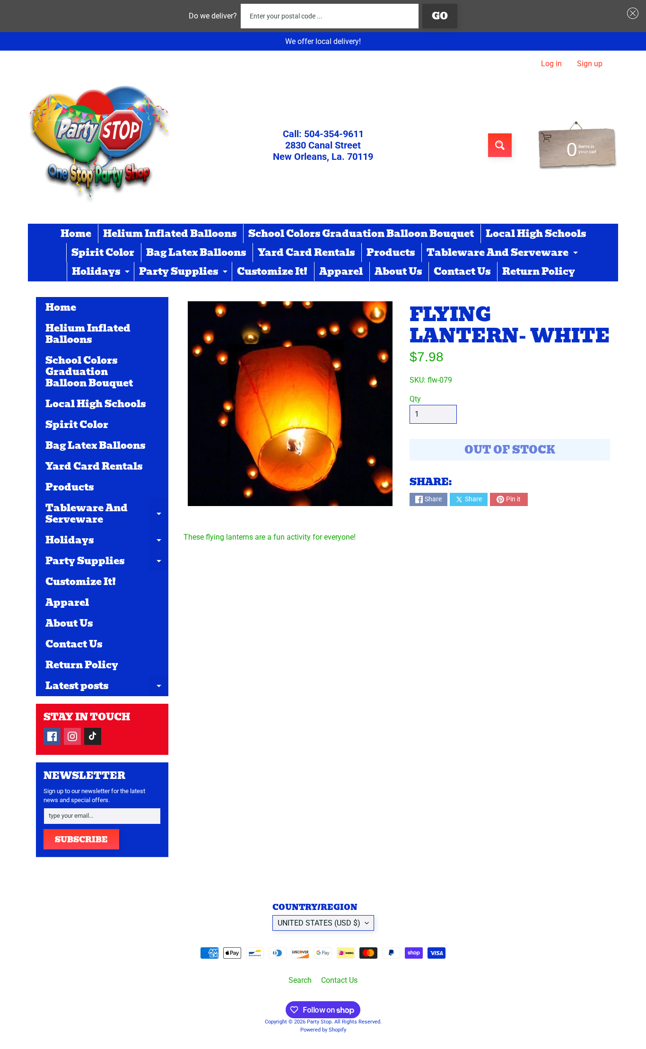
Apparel (341, 271)
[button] (630, 13)
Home (76, 233)
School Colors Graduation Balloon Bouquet (361, 233)
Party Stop (319, 1022)
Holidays (102, 272)
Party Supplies (184, 272)
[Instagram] (72, 736)
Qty (415, 398)
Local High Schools (536, 233)
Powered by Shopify (323, 1030)
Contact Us (462, 271)
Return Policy (538, 271)
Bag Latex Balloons (196, 252)
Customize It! (272, 271)
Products (391, 252)
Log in (551, 64)
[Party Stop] (99, 145)
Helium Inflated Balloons (169, 233)
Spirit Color (102, 252)
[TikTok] (92, 736)
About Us (398, 271)
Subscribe (81, 840)
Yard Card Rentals (306, 252)
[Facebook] (52, 736)
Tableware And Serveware (503, 253)
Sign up (589, 64)
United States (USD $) (319, 922)
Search (300, 980)
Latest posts (106, 687)
